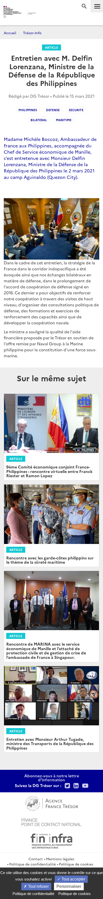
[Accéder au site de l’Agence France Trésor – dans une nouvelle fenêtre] (51, 803)
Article (51, 47)
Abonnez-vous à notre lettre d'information (51, 778)
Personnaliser (68, 886)
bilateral (38, 120)
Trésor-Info (32, 32)
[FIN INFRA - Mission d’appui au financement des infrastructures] (51, 840)
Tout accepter (72, 879)
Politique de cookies (76, 864)
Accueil (10, 32)
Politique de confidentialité (32, 864)
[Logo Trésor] (44, 13)
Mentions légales (60, 858)
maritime (64, 120)
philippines (27, 110)
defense (53, 110)
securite (76, 110)
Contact (35, 858)
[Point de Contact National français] (51, 821)
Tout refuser (38, 886)
